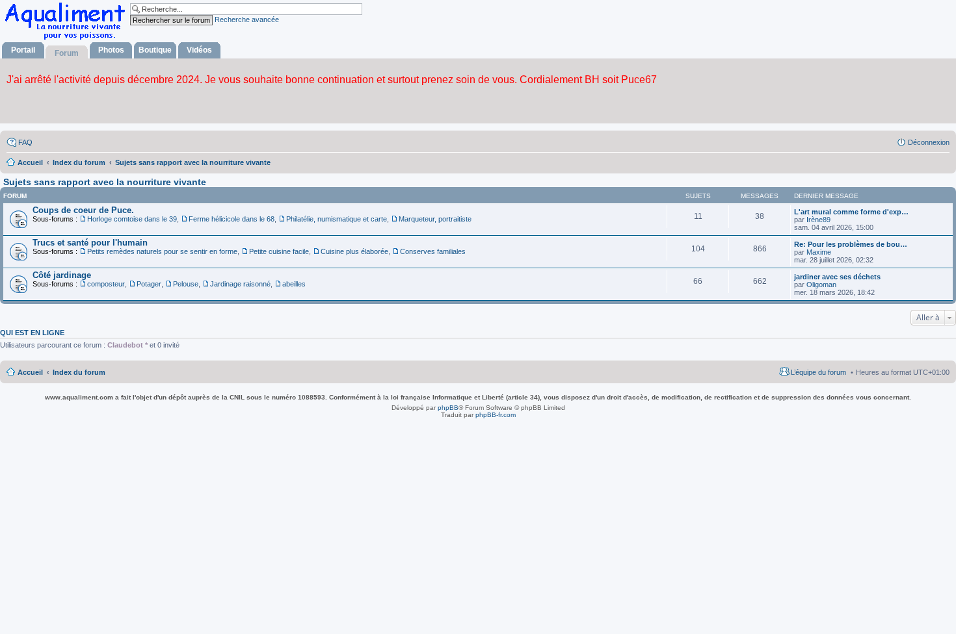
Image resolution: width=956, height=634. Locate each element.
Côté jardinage (62, 275)
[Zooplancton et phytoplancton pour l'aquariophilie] (67, 39)
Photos (111, 50)
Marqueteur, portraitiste (435, 219)
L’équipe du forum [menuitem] (818, 372)
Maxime (818, 252)
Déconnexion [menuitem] (928, 142)
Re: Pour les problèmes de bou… (850, 244)
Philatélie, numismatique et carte (336, 219)
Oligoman (821, 284)
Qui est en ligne (32, 332)
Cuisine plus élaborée (354, 251)
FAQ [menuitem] (25, 142)
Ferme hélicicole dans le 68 (231, 219)
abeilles (294, 284)
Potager (149, 284)
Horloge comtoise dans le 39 (132, 219)
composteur (106, 284)
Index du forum (79, 372)
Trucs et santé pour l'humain (90, 242)
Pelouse (185, 284)
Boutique (155, 50)
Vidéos (199, 50)
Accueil (30, 372)
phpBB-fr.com (495, 414)
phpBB (448, 407)
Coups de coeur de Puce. (83, 210)
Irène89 (818, 219)
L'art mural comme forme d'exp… (851, 212)
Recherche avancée (247, 19)
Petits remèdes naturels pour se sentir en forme (162, 251)
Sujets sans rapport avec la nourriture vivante (104, 182)
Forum (67, 53)
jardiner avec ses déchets (837, 277)
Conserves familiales (433, 251)
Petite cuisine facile (279, 251)
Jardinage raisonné (240, 284)
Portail (23, 50)
